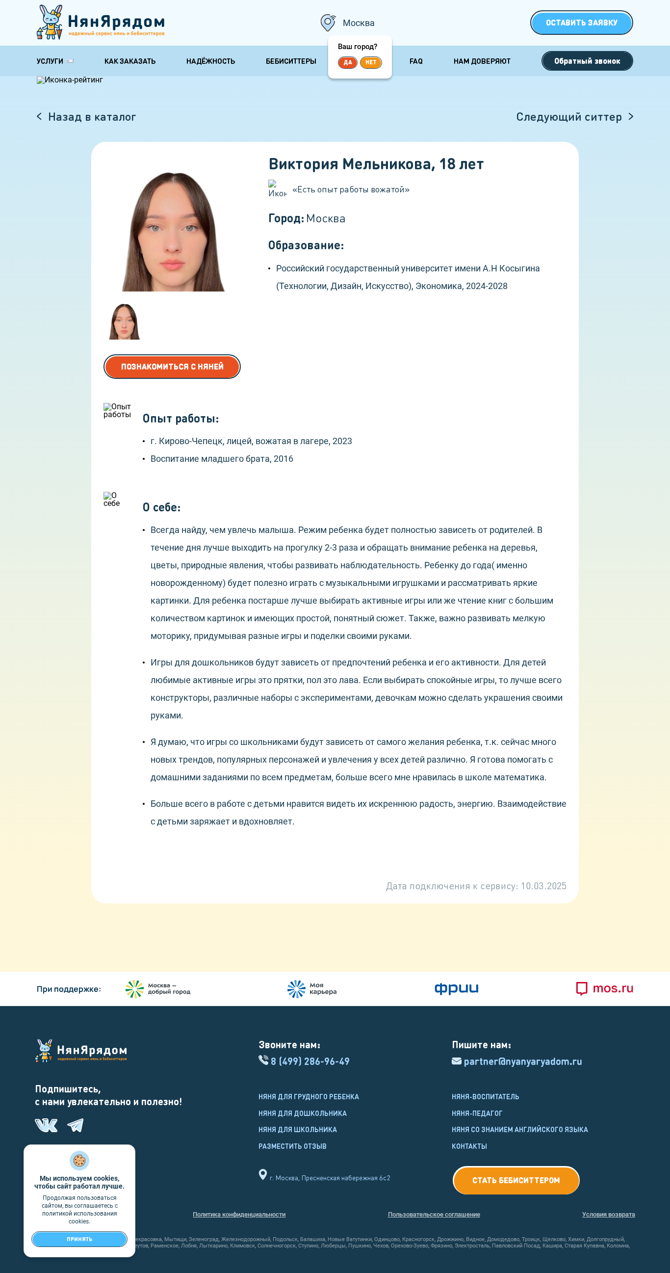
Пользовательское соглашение (434, 1214)
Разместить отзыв (292, 1145)
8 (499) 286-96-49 (310, 1061)
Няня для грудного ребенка (308, 1096)
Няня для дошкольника (302, 1113)
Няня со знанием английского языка (520, 1129)
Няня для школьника (297, 1129)
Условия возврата (608, 1214)
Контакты (469, 1145)
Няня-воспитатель (485, 1096)
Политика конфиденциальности (239, 1214)
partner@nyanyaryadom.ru (523, 1061)
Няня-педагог (477, 1113)
